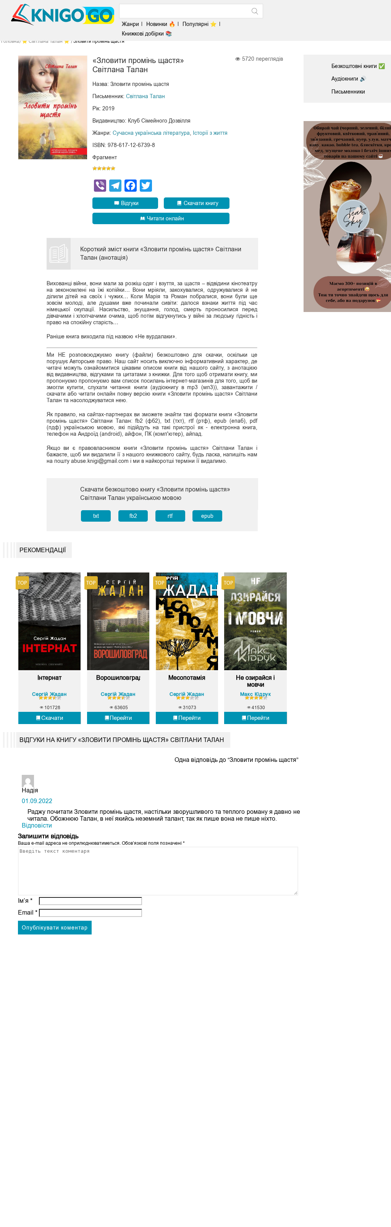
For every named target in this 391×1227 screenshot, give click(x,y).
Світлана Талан (145, 96)
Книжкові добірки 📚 (147, 34)
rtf (170, 516)
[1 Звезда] (94, 168)
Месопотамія (186, 677)
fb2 (133, 516)
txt (96, 516)
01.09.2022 (37, 801)
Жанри (130, 24)
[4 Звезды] (108, 168)
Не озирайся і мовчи (255, 681)
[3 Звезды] (104, 168)
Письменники (348, 92)
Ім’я (25, 900)
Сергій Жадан (49, 694)
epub (207, 516)
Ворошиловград (118, 677)
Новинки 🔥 (160, 24)
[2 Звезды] (99, 168)
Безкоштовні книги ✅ (358, 66)
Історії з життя (210, 133)
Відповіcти (37, 825)
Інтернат (49, 677)
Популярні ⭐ (200, 24)
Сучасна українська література (151, 133)
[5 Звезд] (113, 168)
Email (27, 912)
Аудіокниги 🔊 (348, 79)
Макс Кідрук (255, 694)
